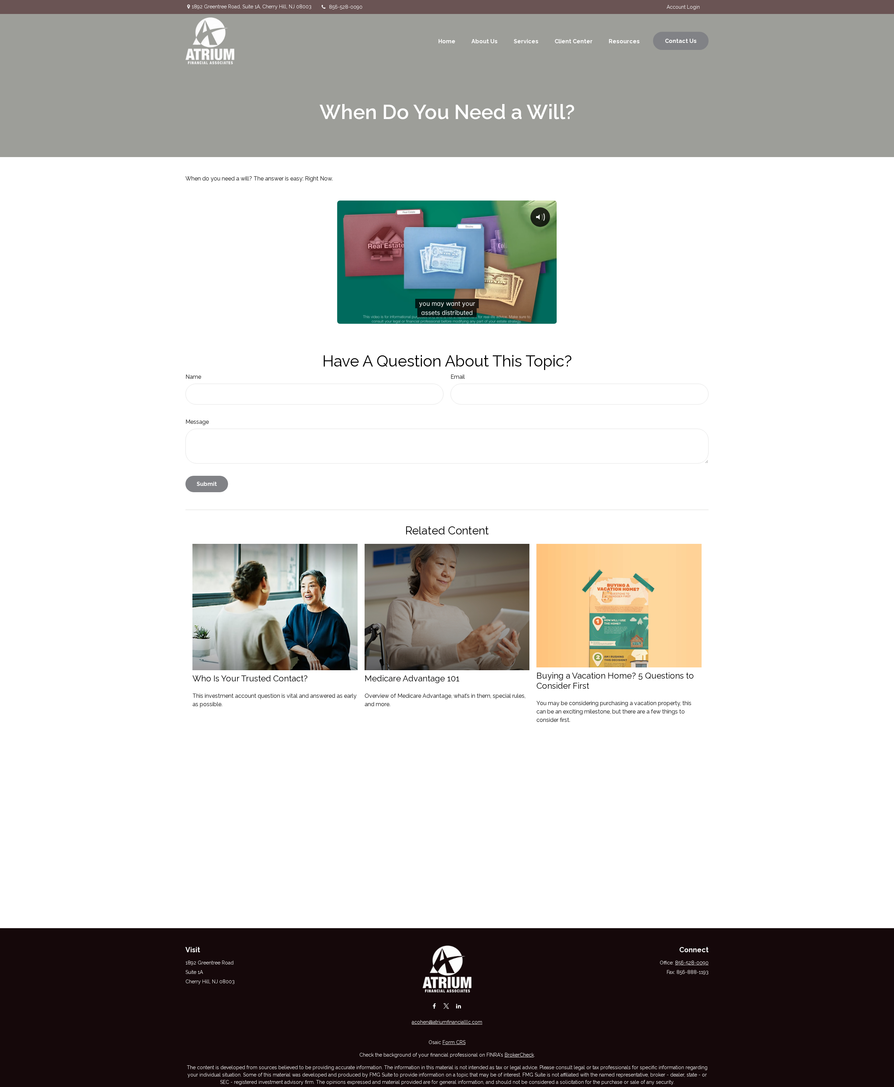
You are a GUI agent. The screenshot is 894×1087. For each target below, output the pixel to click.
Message (197, 422)
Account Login (683, 7)
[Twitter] (446, 1006)
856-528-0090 (345, 7)
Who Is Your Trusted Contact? (250, 678)
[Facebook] (434, 1006)
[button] (446, 41)
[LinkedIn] (458, 1006)
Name (193, 377)
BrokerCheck (519, 1055)
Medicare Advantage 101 (412, 678)
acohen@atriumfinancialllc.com (447, 1022)
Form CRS (454, 1042)
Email (457, 377)
